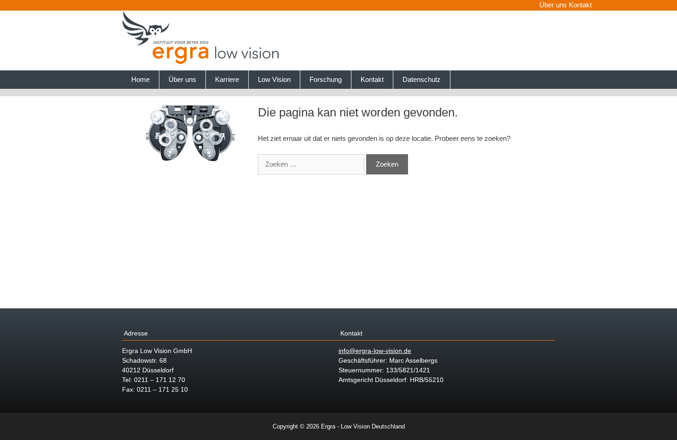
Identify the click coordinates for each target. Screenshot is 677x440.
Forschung (325, 79)
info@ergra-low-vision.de (374, 350)
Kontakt (580, 5)
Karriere (227, 79)
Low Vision (274, 79)
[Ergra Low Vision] (202, 64)
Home (140, 79)
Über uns (553, 5)
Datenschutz (422, 79)
